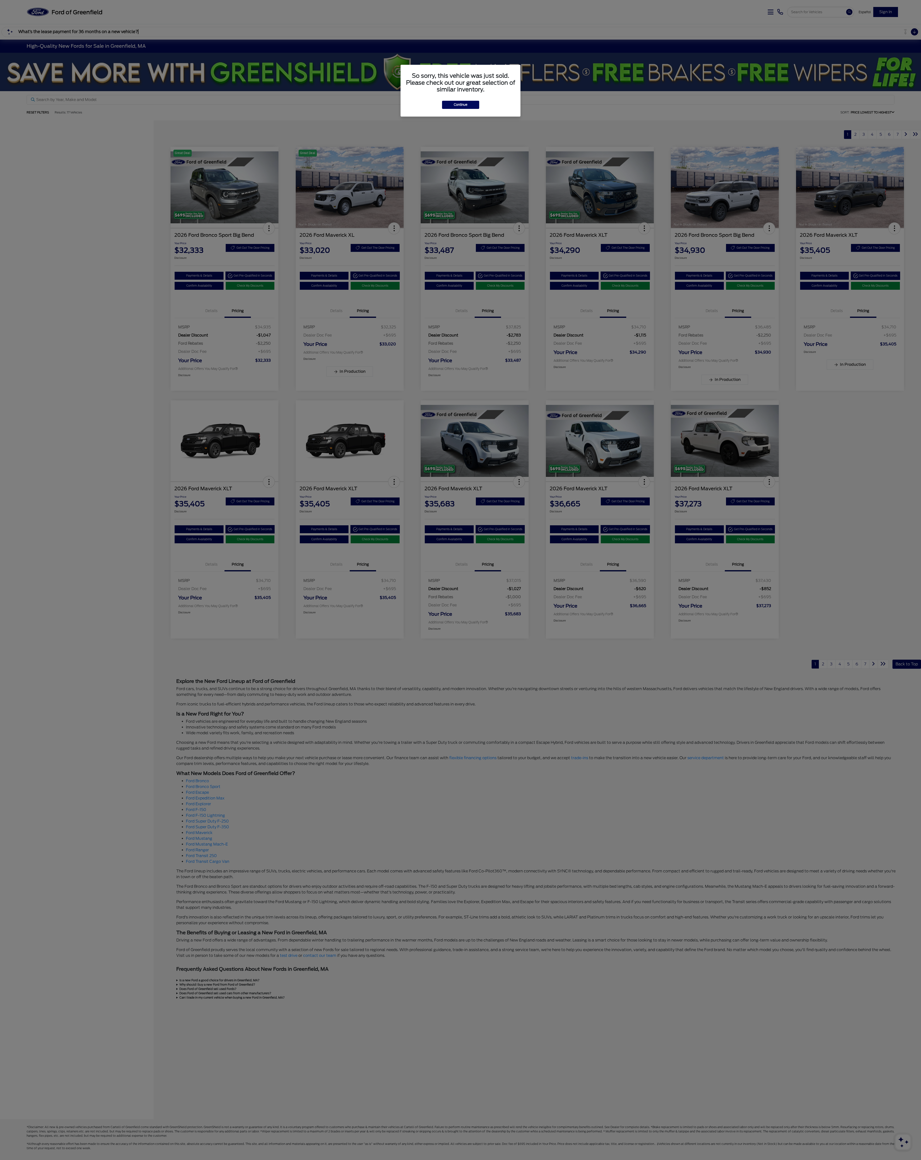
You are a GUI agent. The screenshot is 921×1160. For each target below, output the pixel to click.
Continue (460, 105)
